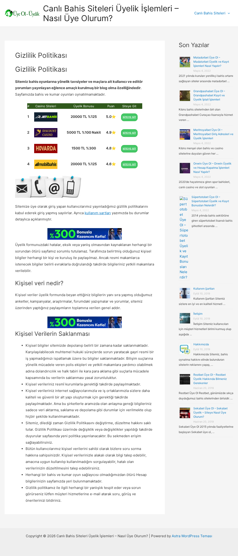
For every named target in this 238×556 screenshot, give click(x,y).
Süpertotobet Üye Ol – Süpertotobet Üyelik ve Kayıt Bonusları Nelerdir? (210, 201)
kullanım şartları (98, 213)
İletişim (197, 313)
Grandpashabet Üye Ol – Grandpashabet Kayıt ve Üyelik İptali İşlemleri (209, 95)
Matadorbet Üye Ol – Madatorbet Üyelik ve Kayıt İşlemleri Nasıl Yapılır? (211, 62)
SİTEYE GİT (129, 117)
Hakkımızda (201, 344)
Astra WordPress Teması (192, 536)
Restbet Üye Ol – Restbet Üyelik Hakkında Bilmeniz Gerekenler (210, 379)
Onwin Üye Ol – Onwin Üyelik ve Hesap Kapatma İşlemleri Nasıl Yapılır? (212, 168)
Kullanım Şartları (204, 288)
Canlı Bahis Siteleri (209, 13)
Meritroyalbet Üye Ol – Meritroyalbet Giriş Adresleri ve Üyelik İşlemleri (213, 134)
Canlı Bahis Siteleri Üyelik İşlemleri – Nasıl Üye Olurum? (111, 13)
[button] (227, 13)
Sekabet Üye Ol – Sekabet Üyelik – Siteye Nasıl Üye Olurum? (210, 412)
